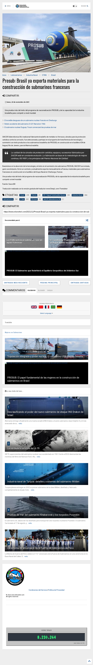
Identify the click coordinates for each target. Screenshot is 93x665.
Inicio (4, 75)
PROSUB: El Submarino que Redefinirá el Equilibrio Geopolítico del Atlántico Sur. (43, 271)
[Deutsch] (59, 307)
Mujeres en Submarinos (13, 332)
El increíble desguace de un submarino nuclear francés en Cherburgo (30, 120)
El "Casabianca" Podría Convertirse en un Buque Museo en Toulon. (67, 241)
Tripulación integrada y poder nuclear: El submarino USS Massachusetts (45, 356)
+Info (20, 423)
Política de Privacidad (56, 590)
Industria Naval (32, 75)
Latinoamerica (16, 75)
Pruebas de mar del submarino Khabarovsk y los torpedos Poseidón (43, 514)
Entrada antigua (80, 283)
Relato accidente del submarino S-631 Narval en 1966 (24, 124)
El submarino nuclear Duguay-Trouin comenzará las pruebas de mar (30, 127)
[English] (34, 307)
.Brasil (53, 75)
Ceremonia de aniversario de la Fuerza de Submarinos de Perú (40, 548)
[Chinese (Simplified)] (41, 307)
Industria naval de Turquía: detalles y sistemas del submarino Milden (43, 481)
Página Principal (49, 283)
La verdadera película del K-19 (23, 448)
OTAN (44, 75)
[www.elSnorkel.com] (23, 7)
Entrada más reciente (15, 283)
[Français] (47, 307)
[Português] (53, 307)
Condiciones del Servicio (38, 590)
